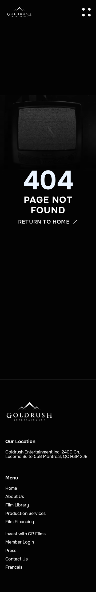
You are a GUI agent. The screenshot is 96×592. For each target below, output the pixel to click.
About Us (14, 496)
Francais (13, 567)
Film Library (17, 505)
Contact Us (16, 559)
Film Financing (19, 521)
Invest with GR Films (25, 534)
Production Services (25, 513)
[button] (86, 12)
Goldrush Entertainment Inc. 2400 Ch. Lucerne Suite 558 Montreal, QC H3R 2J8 (46, 454)
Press (10, 550)
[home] (19, 12)
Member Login (19, 542)
